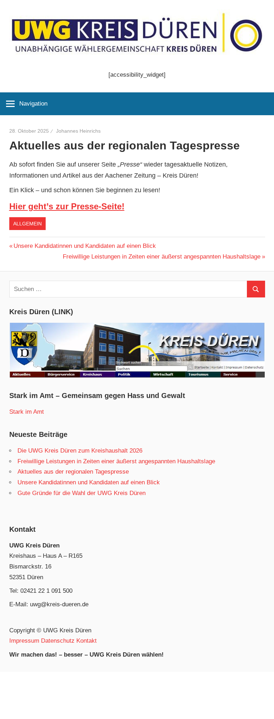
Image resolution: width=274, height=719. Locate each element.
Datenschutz (58, 640)
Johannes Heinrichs (78, 131)
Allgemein (27, 223)
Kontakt (86, 640)
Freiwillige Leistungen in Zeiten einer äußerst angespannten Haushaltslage (161, 256)
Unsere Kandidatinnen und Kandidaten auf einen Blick (84, 246)
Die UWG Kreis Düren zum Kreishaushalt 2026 (79, 450)
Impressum (24, 640)
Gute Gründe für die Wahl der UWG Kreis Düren (81, 493)
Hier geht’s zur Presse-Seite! (67, 206)
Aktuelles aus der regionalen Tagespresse (73, 471)
